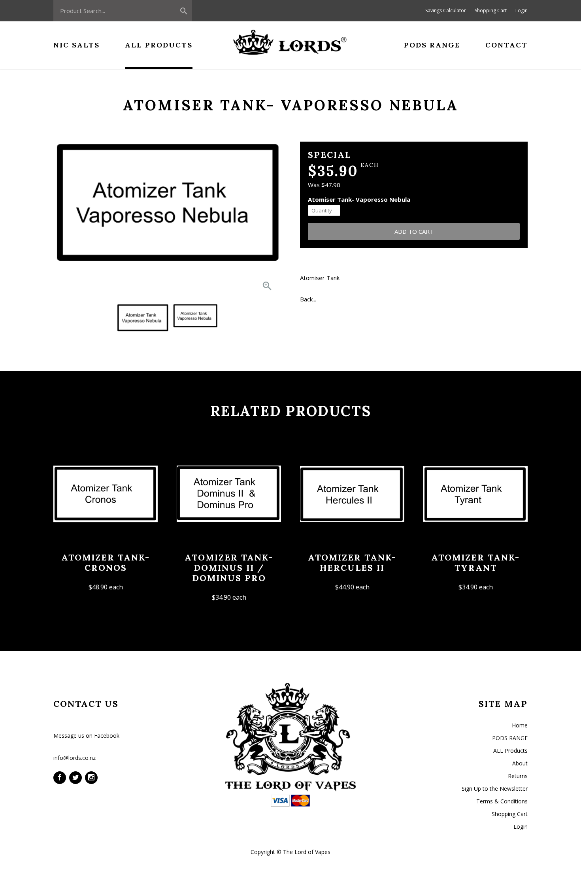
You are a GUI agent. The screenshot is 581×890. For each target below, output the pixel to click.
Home (520, 725)
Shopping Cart (491, 10)
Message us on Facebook (86, 735)
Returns (518, 776)
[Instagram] (91, 777)
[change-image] (143, 315)
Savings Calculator (445, 10)
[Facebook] (59, 777)
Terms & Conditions (502, 801)
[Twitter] (75, 777)
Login (521, 10)
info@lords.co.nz (74, 757)
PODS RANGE (510, 738)
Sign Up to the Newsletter (495, 788)
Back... (308, 299)
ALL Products (510, 750)
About (520, 763)
